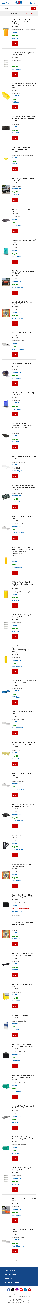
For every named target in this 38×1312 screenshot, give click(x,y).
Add (14, 43)
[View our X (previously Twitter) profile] (13, 1290)
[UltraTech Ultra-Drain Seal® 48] (6, 1210)
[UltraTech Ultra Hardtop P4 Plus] (6, 995)
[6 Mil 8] (6, 784)
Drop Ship (15, 35)
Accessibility (24, 1294)
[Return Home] (18, 3)
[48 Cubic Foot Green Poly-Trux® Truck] (6, 251)
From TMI (15, 310)
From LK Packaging (18, 340)
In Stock (14, 99)
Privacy (12, 1294)
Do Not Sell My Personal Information (19, 1296)
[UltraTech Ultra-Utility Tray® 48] (6, 964)
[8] (6, 496)
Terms (17, 1294)
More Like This (16, 32)
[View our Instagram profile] (17, 1290)
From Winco (16, 559)
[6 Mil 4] (6, 527)
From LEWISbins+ (17, 217)
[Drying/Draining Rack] (6, 1025)
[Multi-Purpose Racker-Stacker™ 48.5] (6, 753)
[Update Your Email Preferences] (29, 1290)
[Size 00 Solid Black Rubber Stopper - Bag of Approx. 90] (6, 904)
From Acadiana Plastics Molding (22, 155)
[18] (6, 626)
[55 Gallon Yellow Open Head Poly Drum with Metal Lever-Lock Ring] (6, 594)
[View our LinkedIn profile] (25, 1290)
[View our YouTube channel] (21, 1290)
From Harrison (16, 841)
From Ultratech (16, 186)
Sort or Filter (30, 14)
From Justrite (16, 124)
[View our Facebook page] (9, 1290)
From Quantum (17, 60)
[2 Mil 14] (6, 1241)
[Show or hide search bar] (7, 3)
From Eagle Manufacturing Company (24, 29)
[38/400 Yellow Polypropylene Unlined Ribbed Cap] (6, 158)
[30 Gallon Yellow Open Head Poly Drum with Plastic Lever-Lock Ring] (6, 32)
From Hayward (17, 493)
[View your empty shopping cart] (35, 3)
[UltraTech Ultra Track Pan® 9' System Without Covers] (6, 815)
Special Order (16, 468)
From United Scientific (19, 462)
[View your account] (31, 3)
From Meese (16, 248)
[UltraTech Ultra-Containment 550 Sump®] (6, 282)
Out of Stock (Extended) (20, 909)
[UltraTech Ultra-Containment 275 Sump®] (6, 189)
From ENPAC (16, 750)
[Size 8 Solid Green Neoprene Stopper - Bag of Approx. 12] (6, 1148)
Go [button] (34, 8)
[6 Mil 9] (6, 344)
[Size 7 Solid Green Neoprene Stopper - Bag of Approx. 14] (6, 1086)
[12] (6, 313)
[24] (6, 64)
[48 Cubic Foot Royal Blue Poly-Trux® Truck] (6, 404)
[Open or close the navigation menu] (3, 3)
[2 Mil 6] (6, 723)
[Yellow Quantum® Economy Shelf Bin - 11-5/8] (6, 96)
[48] (6, 128)
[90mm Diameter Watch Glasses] (6, 466)
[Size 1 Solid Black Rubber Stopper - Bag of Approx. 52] (6, 1055)
